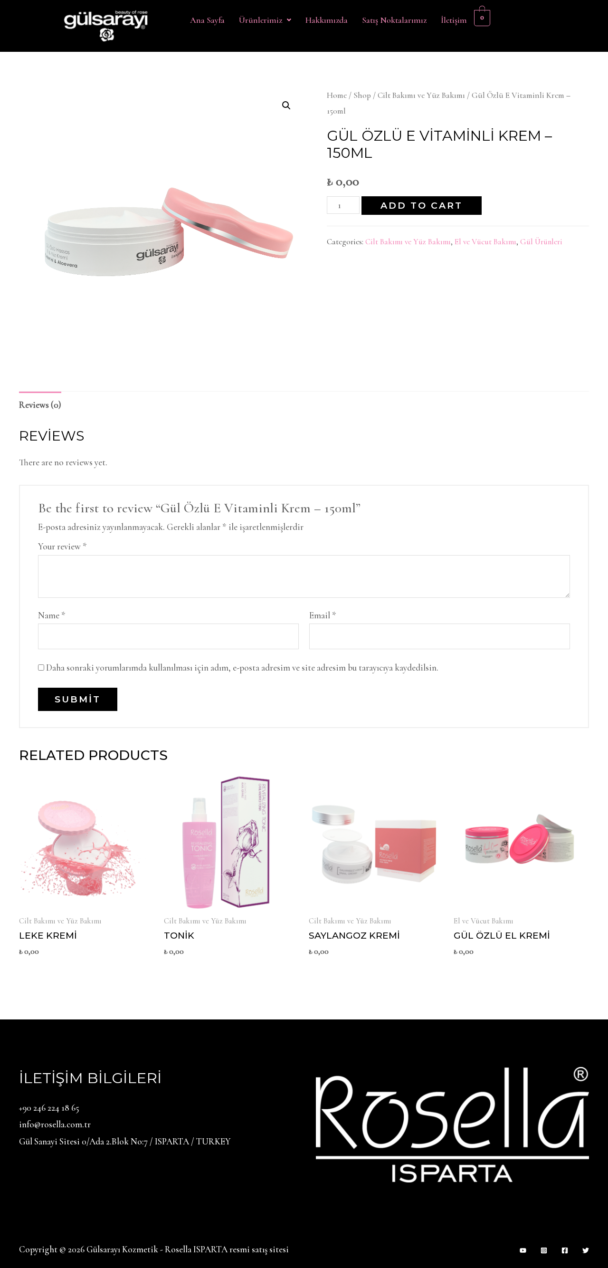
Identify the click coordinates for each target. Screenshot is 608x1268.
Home (337, 95)
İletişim (454, 20)
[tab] (40, 404)
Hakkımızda (326, 20)
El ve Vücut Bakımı (485, 242)
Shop (362, 95)
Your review (62, 546)
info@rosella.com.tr (55, 1124)
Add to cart (421, 205)
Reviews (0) (40, 404)
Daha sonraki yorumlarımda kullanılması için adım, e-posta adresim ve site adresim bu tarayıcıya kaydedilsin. (242, 667)
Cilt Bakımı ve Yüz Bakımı (421, 95)
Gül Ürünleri (541, 242)
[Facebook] (564, 1250)
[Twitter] (585, 1250)
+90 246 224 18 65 (49, 1107)
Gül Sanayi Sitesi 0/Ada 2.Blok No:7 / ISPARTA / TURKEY (125, 1141)
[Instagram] (544, 1250)
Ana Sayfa (207, 20)
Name (52, 615)
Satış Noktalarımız (394, 20)
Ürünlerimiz (260, 20)
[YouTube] (523, 1250)
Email (322, 615)
